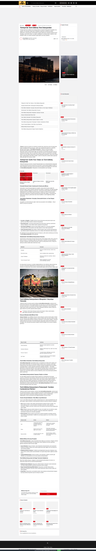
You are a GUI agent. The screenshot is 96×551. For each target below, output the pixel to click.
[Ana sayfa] (19, 6)
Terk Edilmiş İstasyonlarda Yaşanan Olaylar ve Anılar (32, 119)
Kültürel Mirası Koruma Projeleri (27, 126)
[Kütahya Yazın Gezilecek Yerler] (69, 67)
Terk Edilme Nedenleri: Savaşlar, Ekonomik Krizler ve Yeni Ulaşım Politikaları (37, 107)
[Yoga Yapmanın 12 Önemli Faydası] (69, 344)
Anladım (59, 550)
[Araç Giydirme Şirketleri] (69, 305)
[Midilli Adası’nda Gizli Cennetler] (52, 178)
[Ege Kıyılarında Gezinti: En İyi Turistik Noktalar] (52, 520)
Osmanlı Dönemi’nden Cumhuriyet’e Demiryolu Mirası (32, 105)
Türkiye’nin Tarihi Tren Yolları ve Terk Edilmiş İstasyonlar (32, 103)
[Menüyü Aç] (27, 3)
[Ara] (69, 3)
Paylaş (76, 549)
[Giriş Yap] (74, 3)
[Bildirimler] (76, 3)
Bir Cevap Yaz (23, 531)
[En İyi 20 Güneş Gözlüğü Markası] (69, 279)
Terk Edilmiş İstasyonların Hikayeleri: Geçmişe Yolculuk (32, 112)
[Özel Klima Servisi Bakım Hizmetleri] (69, 318)
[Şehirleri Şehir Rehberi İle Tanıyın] (69, 238)
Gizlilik (43, 550)
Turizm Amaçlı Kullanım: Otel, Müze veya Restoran (31, 124)
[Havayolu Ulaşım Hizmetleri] (69, 198)
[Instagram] (48, 543)
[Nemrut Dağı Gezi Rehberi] (69, 211)
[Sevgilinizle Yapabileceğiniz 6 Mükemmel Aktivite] (69, 170)
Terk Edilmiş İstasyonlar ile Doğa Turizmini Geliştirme (32, 129)
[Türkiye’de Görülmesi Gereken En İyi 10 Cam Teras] (69, 292)
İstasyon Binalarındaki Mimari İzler (28, 114)
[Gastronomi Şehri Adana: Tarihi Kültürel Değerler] (69, 251)
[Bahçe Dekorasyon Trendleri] (69, 357)
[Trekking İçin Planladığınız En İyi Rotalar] (52, 508)
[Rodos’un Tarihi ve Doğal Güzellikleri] (26, 178)
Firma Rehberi (25, 38)
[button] (71, 3)
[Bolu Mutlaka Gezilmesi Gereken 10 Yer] (69, 144)
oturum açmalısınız (32, 533)
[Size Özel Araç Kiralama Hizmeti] (69, 331)
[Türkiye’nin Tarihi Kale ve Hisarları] (26, 508)
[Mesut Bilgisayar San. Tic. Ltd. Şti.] (69, 33)
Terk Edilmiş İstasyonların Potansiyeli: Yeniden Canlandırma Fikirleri (35, 121)
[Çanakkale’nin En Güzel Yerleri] (69, 157)
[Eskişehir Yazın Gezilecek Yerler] (39, 508)
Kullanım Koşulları (47, 550)
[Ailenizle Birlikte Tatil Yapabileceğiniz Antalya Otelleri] (69, 184)
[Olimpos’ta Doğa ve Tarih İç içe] (39, 178)
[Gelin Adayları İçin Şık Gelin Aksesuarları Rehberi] (69, 224)
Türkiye (21, 146)
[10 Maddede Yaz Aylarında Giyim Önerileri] (69, 265)
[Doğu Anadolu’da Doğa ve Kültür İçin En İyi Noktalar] (69, 130)
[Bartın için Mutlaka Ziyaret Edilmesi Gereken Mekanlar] (26, 520)
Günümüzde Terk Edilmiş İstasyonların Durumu (30, 110)
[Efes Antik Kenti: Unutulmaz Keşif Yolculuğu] (69, 102)
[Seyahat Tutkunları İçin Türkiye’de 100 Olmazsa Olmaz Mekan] (39, 520)
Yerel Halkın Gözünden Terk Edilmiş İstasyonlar (31, 117)
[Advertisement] (48, 15)
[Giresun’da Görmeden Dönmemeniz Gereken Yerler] (69, 116)
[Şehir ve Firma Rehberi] (22, 2)
